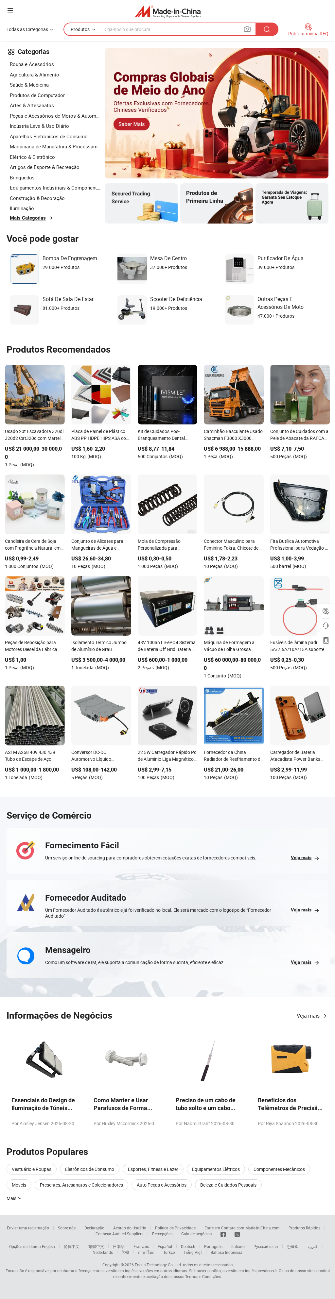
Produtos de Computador (37, 95)
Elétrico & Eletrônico (32, 157)
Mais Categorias (28, 218)
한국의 (293, 1246)
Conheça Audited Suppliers (119, 1233)
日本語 (119, 1246)
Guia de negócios (196, 1233)
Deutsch (188, 1246)
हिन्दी (125, 1252)
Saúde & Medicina (29, 84)
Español (165, 1246)
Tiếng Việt (193, 1252)
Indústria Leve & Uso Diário (39, 126)
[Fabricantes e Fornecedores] (168, 11)
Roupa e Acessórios (32, 64)
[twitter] (237, 1233)
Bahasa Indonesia (226, 1252)
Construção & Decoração (37, 198)
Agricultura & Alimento (34, 74)
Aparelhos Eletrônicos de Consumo (49, 136)
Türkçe (169, 1252)
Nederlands (103, 1252)
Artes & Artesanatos (32, 105)
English (48, 1246)
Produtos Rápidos (304, 1227)
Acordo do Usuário (129, 1227)
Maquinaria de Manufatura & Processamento (55, 146)
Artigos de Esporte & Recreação (44, 167)
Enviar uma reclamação (28, 1227)
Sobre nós (67, 1227)
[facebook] (223, 1233)
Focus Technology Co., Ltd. (158, 1264)
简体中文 (71, 1246)
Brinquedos (22, 177)
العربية (313, 1246)
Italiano (238, 1246)
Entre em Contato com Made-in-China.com (242, 1227)
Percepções (162, 1233)
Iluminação (22, 208)
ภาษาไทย (146, 1252)
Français (141, 1246)
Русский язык (266, 1246)
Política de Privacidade (175, 1227)
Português (213, 1246)
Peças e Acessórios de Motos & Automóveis (55, 115)
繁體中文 (96, 1246)
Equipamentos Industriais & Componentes (55, 187)
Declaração (94, 1227)
